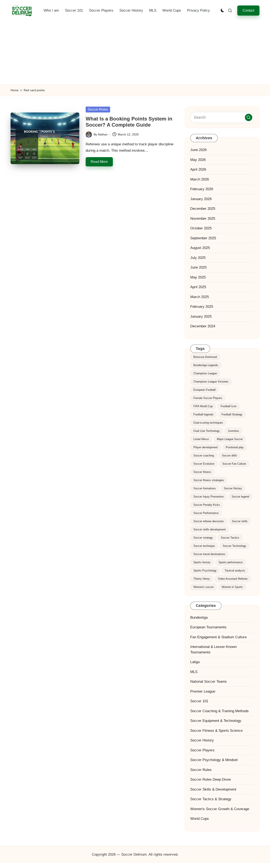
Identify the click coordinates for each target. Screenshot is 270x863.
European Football (204, 389)
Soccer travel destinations (209, 554)
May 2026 (198, 160)
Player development (205, 447)
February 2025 (201, 307)
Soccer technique (204, 545)
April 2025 (198, 287)
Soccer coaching (203, 455)
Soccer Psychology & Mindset (214, 760)
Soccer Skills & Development (213, 789)
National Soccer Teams (208, 682)
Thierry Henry (201, 578)
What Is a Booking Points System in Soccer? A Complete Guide (129, 122)
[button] (248, 10)
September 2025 (203, 238)
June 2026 (198, 150)
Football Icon (228, 406)
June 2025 (198, 267)
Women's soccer (203, 587)
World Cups (199, 819)
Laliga (195, 662)
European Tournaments (208, 627)
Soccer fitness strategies (208, 480)
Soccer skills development (209, 529)
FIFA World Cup (203, 406)
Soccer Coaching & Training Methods (219, 711)
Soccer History (233, 488)
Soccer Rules (98, 109)
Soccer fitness (202, 472)
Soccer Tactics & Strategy (210, 799)
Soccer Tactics (230, 537)
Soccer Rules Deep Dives (210, 779)
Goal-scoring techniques (208, 422)
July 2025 (197, 258)
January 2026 (201, 199)
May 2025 (198, 277)
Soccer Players (202, 750)
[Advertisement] (135, 52)
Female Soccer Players (207, 398)
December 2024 (202, 326)
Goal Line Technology (206, 430)
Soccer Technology (234, 545)
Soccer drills (229, 455)
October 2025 (201, 228)
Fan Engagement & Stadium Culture (218, 637)
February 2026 (201, 189)
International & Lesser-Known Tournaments (213, 649)
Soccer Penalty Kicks (206, 504)
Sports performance (231, 562)
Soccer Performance (206, 513)
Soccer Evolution (203, 463)
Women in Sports (232, 587)
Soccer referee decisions (208, 521)
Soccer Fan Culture (234, 463)
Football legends (203, 414)
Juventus (233, 430)
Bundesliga (199, 617)
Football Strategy (231, 414)
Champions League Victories (210, 381)
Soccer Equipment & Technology (215, 721)
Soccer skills (240, 521)
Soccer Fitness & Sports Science (216, 731)
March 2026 (199, 179)
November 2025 (202, 219)
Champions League (205, 373)
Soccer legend (240, 496)
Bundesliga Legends (205, 365)
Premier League (202, 691)
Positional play (235, 447)
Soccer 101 (199, 701)
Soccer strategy (203, 537)
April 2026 (198, 169)
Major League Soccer (230, 439)
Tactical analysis (235, 570)
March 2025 (199, 297)
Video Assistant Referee (232, 578)
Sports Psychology (205, 570)
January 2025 (201, 316)
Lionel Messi (201, 439)
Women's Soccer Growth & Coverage (219, 809)
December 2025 (202, 209)
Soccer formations (204, 488)
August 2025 (200, 248)
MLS (193, 672)
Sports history (202, 562)
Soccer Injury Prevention (208, 496)
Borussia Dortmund (205, 357)
